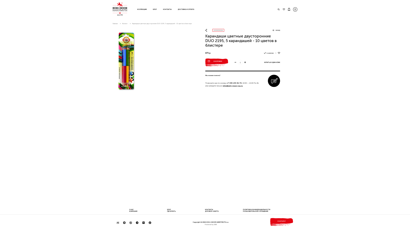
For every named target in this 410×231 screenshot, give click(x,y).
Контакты (167, 9)
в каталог (282, 221)
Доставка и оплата (186, 9)
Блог (155, 9)
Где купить (171, 211)
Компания (133, 211)
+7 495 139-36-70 (234, 83)
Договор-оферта (212, 211)
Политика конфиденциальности (256, 209)
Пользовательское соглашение (255, 211)
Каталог (125, 23)
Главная (115, 23)
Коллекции (142, 9)
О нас (131, 209)
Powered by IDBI (211, 224)
